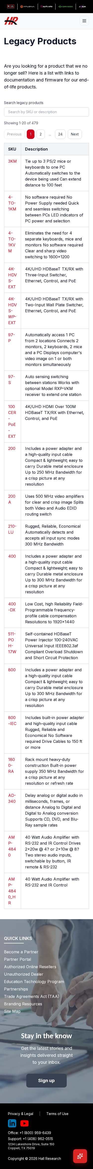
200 (11, 448)
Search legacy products (23, 103)
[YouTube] (24, 1123)
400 (12, 556)
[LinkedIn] (12, 1123)
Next (75, 134)
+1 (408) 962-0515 (38, 1139)
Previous (14, 134)
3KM (12, 161)
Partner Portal (17, 959)
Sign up (46, 1080)
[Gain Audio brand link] (65, 7)
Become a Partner (21, 951)
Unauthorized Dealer (23, 974)
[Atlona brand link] (27, 6)
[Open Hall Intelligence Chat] (80, 1156)
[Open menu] (84, 21)
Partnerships (16, 989)
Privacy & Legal (20, 1114)
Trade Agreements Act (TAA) (31, 996)
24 (60, 134)
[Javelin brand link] (82, 6)
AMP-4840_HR (12, 891)
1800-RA (11, 765)
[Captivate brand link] (46, 6)
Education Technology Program (34, 981)
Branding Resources (23, 1003)
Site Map (12, 1011)
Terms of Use (57, 1114)
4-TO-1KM (12, 203)
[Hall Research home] (13, 21)
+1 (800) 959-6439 (35, 1133)
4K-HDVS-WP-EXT (12, 310)
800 (12, 669)
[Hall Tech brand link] (10, 7)
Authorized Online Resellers (30, 966)
